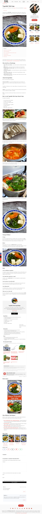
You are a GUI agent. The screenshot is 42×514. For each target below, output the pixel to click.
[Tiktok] (22, 508)
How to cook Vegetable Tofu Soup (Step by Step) (10, 52)
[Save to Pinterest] (8, 449)
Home (12, 1)
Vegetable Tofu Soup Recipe (7, 55)
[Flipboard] (29, 508)
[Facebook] (32, 1)
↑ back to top (21, 505)
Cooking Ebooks (24, 1)
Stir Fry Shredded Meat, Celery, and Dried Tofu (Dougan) (12, 420)
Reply (24, 491)
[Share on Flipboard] (16, 449)
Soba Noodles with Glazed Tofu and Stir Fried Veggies (11, 427)
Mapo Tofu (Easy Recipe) (7, 425)
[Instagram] (35, 1)
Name (4, 474)
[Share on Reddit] (0, 260)
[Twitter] (24, 508)
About (28, 1)
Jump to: (5, 48)
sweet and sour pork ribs (16, 60)
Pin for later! (5, 56)
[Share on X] (12, 449)
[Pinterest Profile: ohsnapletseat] (5, 373)
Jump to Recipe (5, 10)
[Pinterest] (34, 1)
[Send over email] (20, 449)
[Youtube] (13, 508)
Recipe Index (16, 1)
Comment (4, 461)
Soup (6, 3)
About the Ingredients (6, 51)
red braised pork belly (9, 60)
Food (4, 3)
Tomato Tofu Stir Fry (7, 423)
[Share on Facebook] (4, 449)
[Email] (31, 508)
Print (14, 313)
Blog (19, 1)
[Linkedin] (27, 508)
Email (4, 477)
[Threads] (20, 508)
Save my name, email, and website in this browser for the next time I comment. (14, 480)
